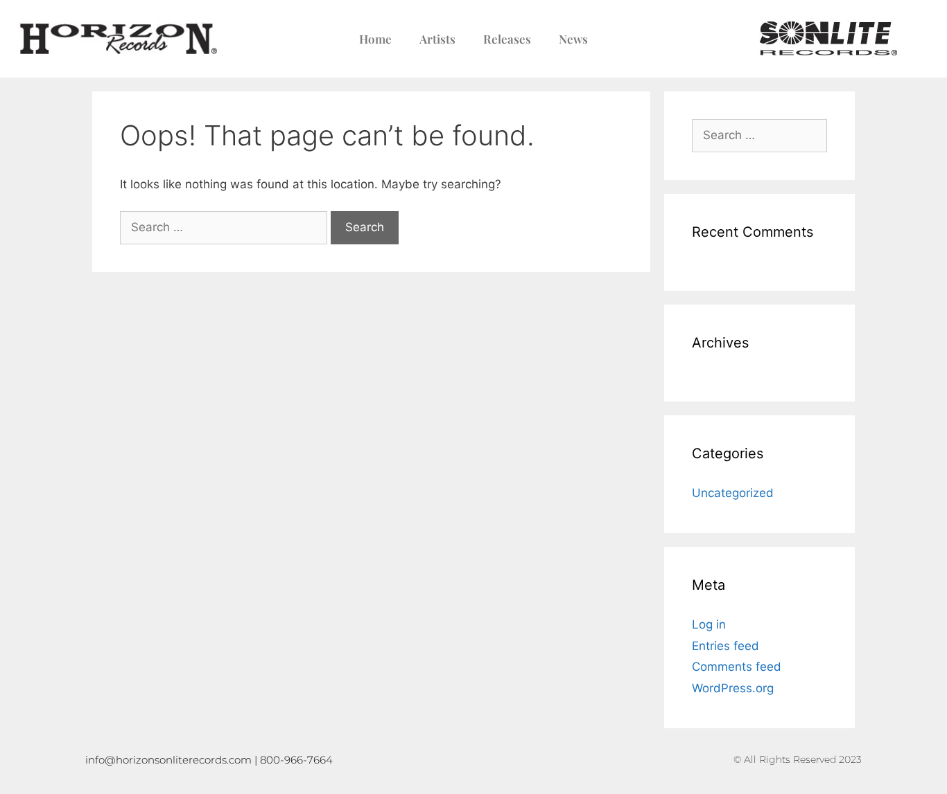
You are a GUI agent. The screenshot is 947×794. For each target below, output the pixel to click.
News (573, 38)
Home (375, 38)
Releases (507, 38)
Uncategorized (733, 493)
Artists (437, 38)
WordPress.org (733, 688)
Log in (709, 624)
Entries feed (725, 646)
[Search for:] (223, 227)
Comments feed (736, 667)
